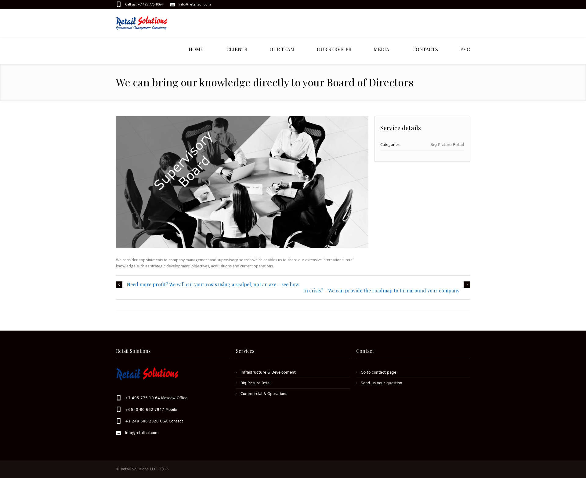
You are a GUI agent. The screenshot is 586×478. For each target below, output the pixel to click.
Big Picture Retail (447, 144)
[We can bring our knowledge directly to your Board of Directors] (242, 182)
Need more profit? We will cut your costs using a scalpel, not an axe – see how (213, 284)
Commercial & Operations (264, 394)
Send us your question (381, 383)
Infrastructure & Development (268, 372)
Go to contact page (378, 372)
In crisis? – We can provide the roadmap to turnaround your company (381, 291)
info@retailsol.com (195, 4)
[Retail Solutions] (146, 23)
